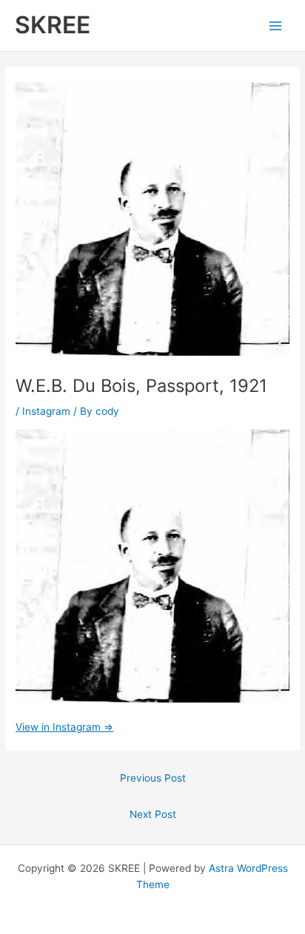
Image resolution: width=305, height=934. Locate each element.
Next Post (153, 814)
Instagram (46, 411)
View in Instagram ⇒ (64, 727)
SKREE (52, 24)
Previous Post (153, 778)
